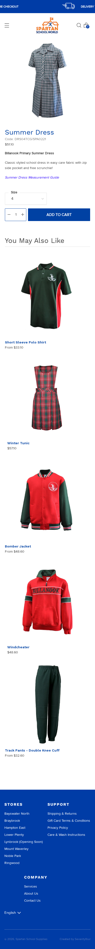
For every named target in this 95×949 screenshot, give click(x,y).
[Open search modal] (79, 25)
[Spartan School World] (47, 25)
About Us (31, 893)
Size (14, 192)
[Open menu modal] (6, 25)
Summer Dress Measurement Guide (32, 177)
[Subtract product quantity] (9, 215)
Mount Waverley (16, 849)
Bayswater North (16, 814)
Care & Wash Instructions (66, 835)
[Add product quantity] (23, 215)
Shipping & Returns (62, 814)
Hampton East (14, 828)
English (10, 912)
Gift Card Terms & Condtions (69, 821)
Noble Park (12, 856)
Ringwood (11, 863)
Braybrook (12, 821)
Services (30, 886)
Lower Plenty (14, 835)
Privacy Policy (58, 828)
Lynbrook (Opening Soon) (23, 842)
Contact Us (32, 900)
